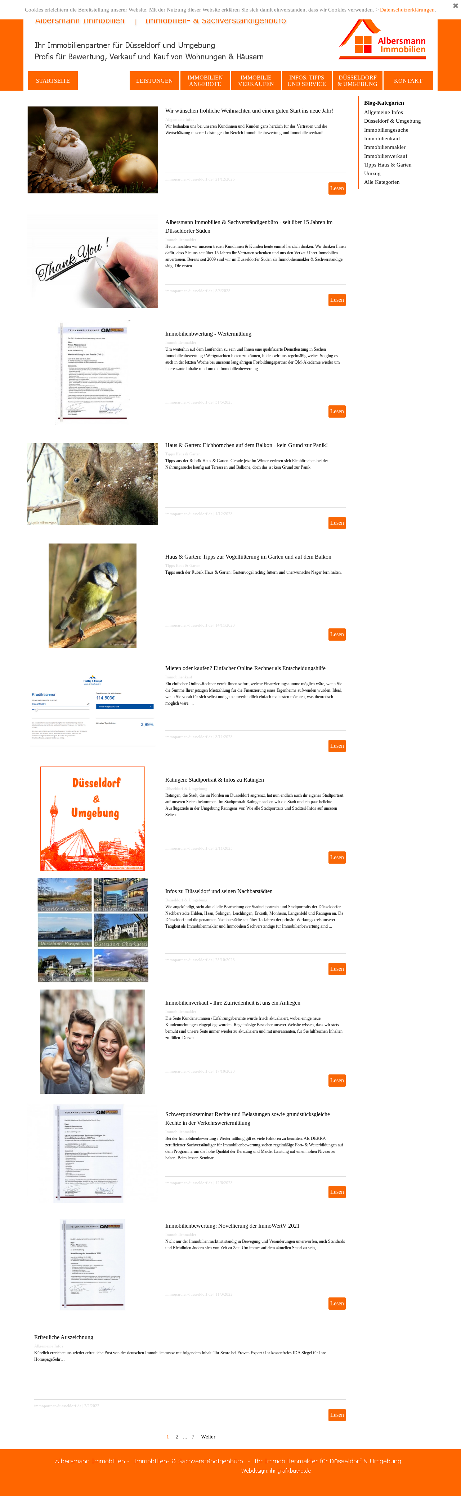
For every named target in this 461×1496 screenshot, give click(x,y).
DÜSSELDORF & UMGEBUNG (357, 80)
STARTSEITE (53, 81)
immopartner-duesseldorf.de (188, 179)
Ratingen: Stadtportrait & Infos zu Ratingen (214, 780)
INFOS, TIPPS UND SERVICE (306, 80)
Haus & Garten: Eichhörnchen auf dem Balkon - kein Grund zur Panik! (246, 445)
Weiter (208, 1437)
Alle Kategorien (382, 182)
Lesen (337, 188)
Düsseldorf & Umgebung (186, 789)
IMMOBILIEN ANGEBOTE (205, 80)
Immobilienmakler (180, 240)
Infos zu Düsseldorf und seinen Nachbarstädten (219, 891)
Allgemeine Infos (179, 120)
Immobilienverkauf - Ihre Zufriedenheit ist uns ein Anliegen (232, 1003)
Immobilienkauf (178, 677)
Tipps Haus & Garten (183, 454)
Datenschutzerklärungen (407, 10)
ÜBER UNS (103, 81)
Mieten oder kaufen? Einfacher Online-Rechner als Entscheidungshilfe (245, 668)
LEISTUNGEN (154, 81)
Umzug (372, 173)
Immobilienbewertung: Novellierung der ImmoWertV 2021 (232, 1226)
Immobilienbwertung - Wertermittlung (208, 334)
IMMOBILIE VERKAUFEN (256, 80)
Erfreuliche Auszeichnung (63, 1337)
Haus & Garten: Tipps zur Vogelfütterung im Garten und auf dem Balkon (248, 557)
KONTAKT (408, 81)
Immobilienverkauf (385, 156)
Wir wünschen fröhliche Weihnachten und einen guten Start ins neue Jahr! (249, 111)
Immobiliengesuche (386, 130)
